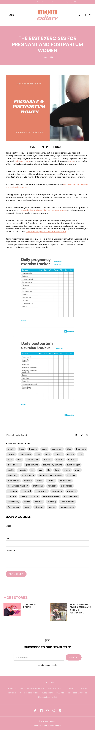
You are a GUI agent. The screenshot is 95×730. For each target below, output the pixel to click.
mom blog (12, 475)
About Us (12, 688)
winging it (39, 507)
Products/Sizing (31, 692)
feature (59, 459)
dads (10, 459)
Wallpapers (47, 692)
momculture (13, 480)
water (27, 507)
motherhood (65, 480)
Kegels (9, 241)
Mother (51, 480)
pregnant (71, 491)
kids (40, 470)
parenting (12, 491)
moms (40, 480)
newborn (52, 486)
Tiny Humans (13, 507)
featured (72, 459)
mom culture (28, 475)
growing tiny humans (52, 465)
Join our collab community (32, 688)
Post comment (16, 574)
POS (36, 725)
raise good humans (29, 496)
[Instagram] (53, 710)
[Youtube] (47, 710)
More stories (15, 597)
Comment (10, 550)
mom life (71, 475)
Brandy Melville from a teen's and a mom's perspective (80, 608)
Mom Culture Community (50, 475)
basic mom (57, 449)
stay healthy (13, 501)
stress (27, 501)
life (48, 470)
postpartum (41, 491)
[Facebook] (41, 710)
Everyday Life (32, 459)
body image (25, 454)
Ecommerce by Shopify (51, 725)
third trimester (67, 501)
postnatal (26, 491)
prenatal (12, 496)
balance (33, 449)
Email (8, 538)
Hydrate (22, 470)
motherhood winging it (18, 486)
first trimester (14, 465)
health (11, 470)
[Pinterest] (60, 710)
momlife (28, 480)
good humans (31, 465)
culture (70, 454)
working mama (67, 507)
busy (38, 454)
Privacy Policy (14, 692)
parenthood (66, 486)
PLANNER (60, 692)
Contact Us (72, 688)
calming (58, 454)
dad (80, 454)
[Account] (79, 15)
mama (67, 470)
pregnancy (57, 491)
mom (77, 470)
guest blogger (73, 465)
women (51, 507)
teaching (52, 501)
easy (19, 459)
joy (32, 470)
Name (8, 526)
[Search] (84, 15)
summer (38, 501)
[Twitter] (35, 710)
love (57, 470)
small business (70, 496)
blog (69, 449)
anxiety (11, 449)
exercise (47, 459)
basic (44, 449)
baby (21, 449)
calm (47, 454)
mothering (38, 486)
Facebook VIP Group (77, 692)
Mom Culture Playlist (47, 697)
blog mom (81, 449)
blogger (11, 454)
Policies (84, 688)
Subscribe (73, 657)
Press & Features (55, 688)
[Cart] (90, 15)
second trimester (51, 496)
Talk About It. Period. (31, 606)
